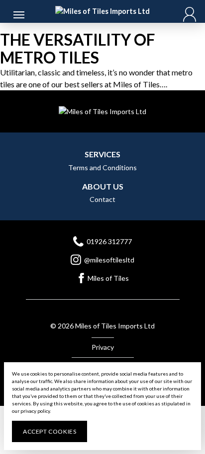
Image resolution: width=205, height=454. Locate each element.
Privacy (103, 347)
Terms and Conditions (102, 167)
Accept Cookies (49, 431)
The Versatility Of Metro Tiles (77, 48)
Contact (102, 199)
